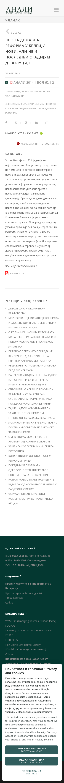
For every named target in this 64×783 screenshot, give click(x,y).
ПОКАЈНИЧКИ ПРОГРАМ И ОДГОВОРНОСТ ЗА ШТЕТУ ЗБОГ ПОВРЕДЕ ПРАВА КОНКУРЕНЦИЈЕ (28, 470)
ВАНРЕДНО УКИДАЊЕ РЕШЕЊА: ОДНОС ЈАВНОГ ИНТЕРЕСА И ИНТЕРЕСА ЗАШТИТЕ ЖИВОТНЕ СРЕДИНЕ (32, 379)
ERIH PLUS (11, 640)
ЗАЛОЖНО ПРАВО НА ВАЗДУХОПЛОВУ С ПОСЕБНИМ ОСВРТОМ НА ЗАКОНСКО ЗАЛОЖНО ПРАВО (32, 427)
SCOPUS (10, 625)
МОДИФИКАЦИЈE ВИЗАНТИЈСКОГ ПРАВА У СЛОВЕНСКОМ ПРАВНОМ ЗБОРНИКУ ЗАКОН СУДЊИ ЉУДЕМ (33, 322)
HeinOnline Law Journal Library (23, 644)
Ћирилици (17, 273)
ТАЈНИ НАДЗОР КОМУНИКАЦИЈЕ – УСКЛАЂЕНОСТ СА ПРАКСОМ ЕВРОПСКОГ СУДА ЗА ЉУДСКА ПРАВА (31, 413)
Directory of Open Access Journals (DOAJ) (29, 630)
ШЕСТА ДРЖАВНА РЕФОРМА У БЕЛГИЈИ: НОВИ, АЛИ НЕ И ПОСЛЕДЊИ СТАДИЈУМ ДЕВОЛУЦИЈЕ (27, 51)
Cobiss (9, 654)
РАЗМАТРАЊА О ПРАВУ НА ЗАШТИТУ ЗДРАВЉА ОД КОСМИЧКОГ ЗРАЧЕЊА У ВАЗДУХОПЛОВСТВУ (32, 484)
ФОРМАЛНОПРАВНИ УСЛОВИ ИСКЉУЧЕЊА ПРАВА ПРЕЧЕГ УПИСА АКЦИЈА (30, 498)
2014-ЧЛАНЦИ (12, 91)
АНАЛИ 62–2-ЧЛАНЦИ (33, 91)
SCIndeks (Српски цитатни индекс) (25, 649)
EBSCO (9, 635)
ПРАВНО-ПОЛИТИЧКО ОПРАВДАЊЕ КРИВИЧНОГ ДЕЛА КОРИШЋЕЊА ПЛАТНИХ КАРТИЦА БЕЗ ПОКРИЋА (30, 355)
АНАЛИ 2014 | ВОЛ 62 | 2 (33, 82)
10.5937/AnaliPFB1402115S (37, 143)
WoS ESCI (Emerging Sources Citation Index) (30, 621)
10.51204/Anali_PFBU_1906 (27, 565)
